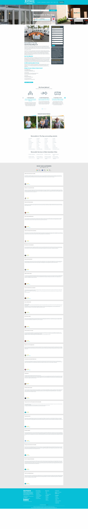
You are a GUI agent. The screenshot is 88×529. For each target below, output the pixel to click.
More (57, 2)
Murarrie (46, 142)
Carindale (30, 146)
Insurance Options (38, 498)
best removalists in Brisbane (46, 58)
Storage (55, 2)
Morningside (54, 142)
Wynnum (54, 139)
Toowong (38, 147)
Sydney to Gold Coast (32, 157)
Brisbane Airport (55, 147)
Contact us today (29, 65)
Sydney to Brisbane (55, 156)
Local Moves (38, 2)
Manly (38, 143)
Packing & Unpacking (38, 495)
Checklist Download (48, 494)
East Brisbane (47, 147)
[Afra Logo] (53, 19)
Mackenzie (46, 138)
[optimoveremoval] (23, 499)
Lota (53, 143)
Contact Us (57, 497)
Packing (52, 2)
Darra (29, 139)
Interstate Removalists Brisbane (48, 158)
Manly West (30, 143)
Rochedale (30, 138)
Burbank (38, 139)
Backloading (37, 497)
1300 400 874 (61, 2)
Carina (38, 146)
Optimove (28, 51)
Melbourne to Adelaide (48, 156)
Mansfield (38, 138)
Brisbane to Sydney (31, 156)
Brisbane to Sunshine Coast (56, 155)
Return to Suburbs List (28, 82)
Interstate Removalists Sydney (40, 158)
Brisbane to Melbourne (32, 154)
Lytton (46, 143)
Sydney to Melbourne (40, 156)
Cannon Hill (46, 146)
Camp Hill (54, 146)
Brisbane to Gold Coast (40, 154)
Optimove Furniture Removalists (29, 1)
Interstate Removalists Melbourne (56, 158)
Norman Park (38, 142)
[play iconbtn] (30, 122)
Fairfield (54, 138)
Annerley (46, 139)
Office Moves (48, 2)
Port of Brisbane (31, 142)
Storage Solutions (38, 496)
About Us (57, 496)
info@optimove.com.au (27, 498)
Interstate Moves (43, 2)
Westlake (30, 147)
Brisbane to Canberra (48, 154)
